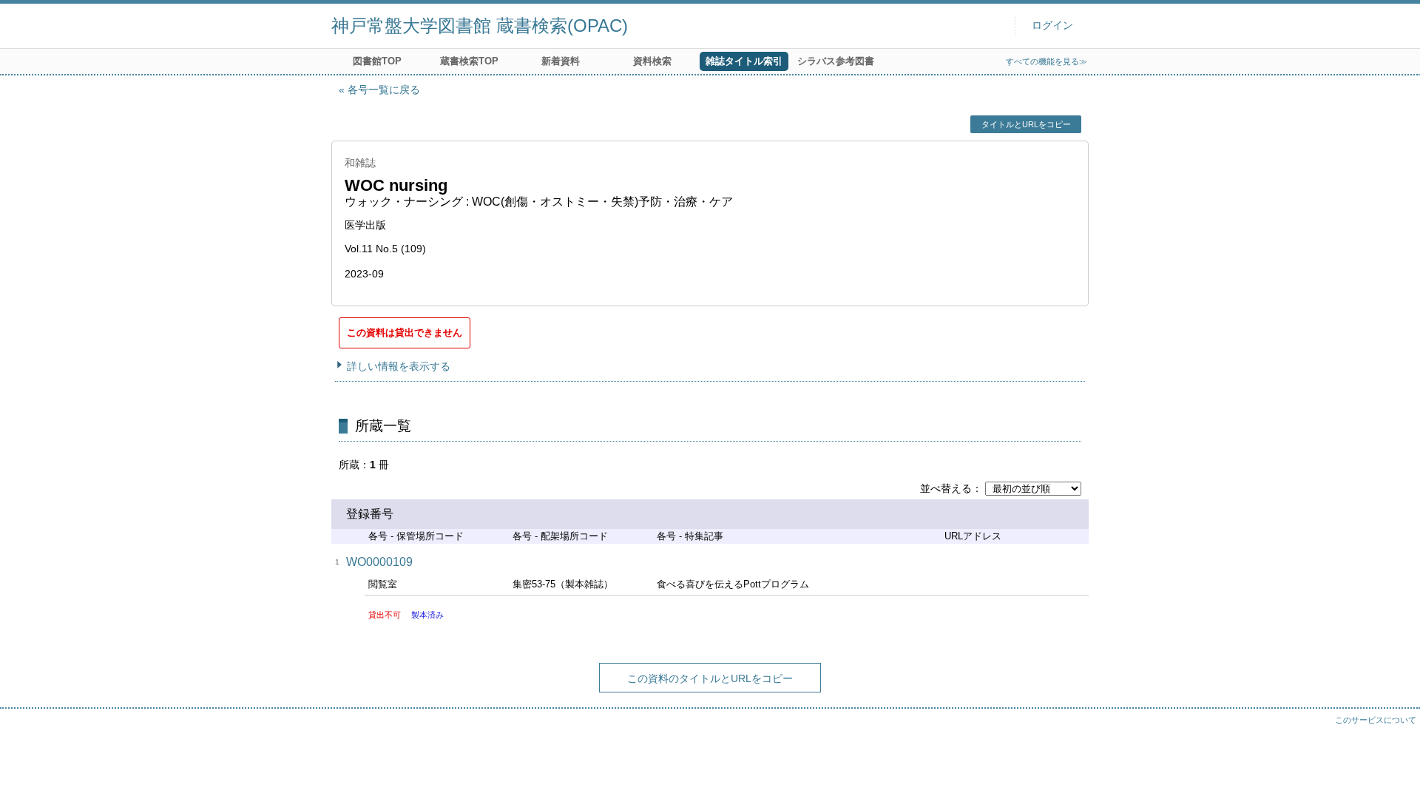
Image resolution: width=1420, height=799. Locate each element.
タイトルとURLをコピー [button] (1026, 124)
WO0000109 (379, 562)
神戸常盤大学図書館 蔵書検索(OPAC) (479, 26)
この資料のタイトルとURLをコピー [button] (710, 678)
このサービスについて (1375, 719)
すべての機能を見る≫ (1046, 61)
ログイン (1052, 25)
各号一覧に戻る (384, 89)
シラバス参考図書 (835, 61)
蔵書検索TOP (469, 61)
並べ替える (946, 488)
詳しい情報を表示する (398, 366)
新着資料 (560, 61)
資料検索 (652, 61)
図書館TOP (377, 61)
